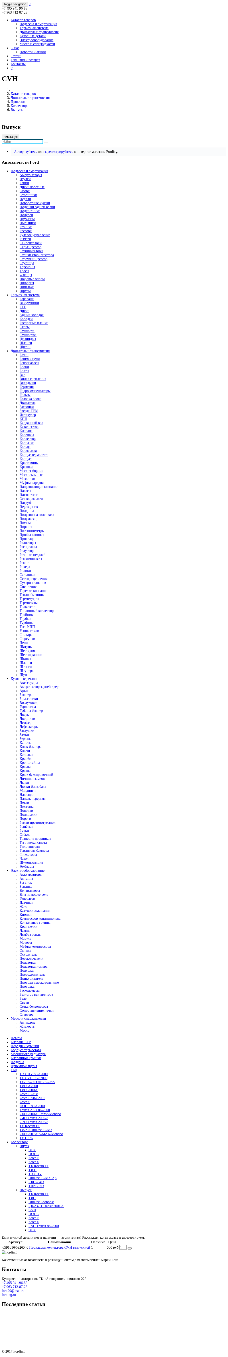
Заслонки (27, 407)
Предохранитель (32, 974)
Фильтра (26, 635)
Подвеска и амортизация (38, 24)
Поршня (26, 527)
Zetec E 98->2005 (32, 1098)
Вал (22, 375)
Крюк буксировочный (36, 774)
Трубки (25, 619)
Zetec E (33, 1158)
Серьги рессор (30, 247)
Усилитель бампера (34, 850)
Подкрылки (28, 814)
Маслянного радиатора (28, 1054)
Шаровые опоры (32, 279)
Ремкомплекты (31, 559)
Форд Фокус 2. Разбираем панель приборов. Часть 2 (41, 1336)
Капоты (25, 742)
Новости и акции (33, 52)
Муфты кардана (32, 483)
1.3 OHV (35, 1174)
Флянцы (26, 275)
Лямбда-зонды (30, 934)
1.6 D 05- (26, 1138)
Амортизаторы (31, 175)
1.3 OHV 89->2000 (34, 1074)
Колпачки (27, 443)
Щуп (23, 675)
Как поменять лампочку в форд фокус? (31, 1329)
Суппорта (27, 331)
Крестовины (29, 463)
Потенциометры (32, 531)
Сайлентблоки (31, 243)
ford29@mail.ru (13, 1291)
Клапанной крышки (26, 1058)
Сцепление (28, 587)
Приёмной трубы (24, 1066)
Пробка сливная (32, 535)
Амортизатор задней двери (40, 686)
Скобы (25, 327)
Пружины (27, 219)
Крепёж (25, 758)
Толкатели (27, 607)
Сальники (27, 575)
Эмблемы (27, 866)
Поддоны (27, 511)
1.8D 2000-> (29, 1090)
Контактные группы (35, 922)
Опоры (25, 191)
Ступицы (27, 263)
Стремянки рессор (33, 259)
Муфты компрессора (35, 946)
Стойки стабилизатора (37, 255)
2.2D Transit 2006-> (34, 1122)
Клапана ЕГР (21, 1042)
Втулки (25, 179)
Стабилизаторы (31, 251)
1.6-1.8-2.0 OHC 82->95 (37, 1082)
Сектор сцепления (33, 579)
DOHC (33, 1154)
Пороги (25, 818)
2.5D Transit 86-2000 (43, 1226)
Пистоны (27, 806)
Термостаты (29, 603)
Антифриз (27, 1022)
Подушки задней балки (37, 207)
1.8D (32, 1198)
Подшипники (30, 211)
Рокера (25, 567)
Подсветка (28, 962)
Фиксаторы (28, 854)
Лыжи (24, 782)
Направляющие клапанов (39, 487)
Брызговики (29, 698)
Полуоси (26, 215)
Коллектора (19, 105)
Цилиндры (28, 339)
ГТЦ (23, 307)
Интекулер (28, 415)
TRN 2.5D (36, 1186)
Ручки (24, 830)
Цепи (24, 643)
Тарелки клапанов (33, 591)
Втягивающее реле (34, 894)
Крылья (25, 766)
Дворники (27, 718)
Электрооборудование (36, 40)
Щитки (25, 347)
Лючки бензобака (33, 786)
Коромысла (28, 451)
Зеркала (25, 738)
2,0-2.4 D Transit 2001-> (46, 1206)
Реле (23, 998)
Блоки (24, 367)
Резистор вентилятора (36, 994)
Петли (24, 802)
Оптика (25, 950)
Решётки (26, 826)
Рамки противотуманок (37, 822)
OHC (32, 1150)
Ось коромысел (31, 499)
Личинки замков (32, 778)
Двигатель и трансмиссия (39, 32)
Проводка (27, 986)
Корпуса (26, 459)
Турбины (26, 623)
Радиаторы (28, 543)
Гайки (24, 183)
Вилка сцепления (33, 379)
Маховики (27, 479)
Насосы (25, 491)
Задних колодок (32, 315)
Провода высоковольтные (39, 982)
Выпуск (17, 109)
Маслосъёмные (31, 475)
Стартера (26, 1014)
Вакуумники (29, 303)
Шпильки (27, 287)
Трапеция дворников (35, 838)
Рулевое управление (35, 235)
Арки (24, 690)
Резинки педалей (32, 555)
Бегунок (26, 882)
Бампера (26, 694)
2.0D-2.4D (36, 1182)
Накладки (27, 794)
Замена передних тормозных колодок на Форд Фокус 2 (44, 1321)
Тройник (26, 615)
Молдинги (28, 790)
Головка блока (30, 399)
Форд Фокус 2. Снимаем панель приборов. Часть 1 (40, 1344)
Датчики (26, 902)
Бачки (24, 355)
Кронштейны (30, 762)
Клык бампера (30, 746)
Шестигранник (31, 655)
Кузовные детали (33, 36)
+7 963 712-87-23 (14, 1287)
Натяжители (29, 495)
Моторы (26, 942)
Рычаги (25, 239)
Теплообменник (32, 595)
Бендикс (26, 886)
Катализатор (29, 427)
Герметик (27, 387)
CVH (32, 1210)
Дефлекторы (29, 726)
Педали (25, 199)
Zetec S (25, 1102)
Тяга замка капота (33, 842)
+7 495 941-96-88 (14, 1283)
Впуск (24, 1146)
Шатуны (26, 647)
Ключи (25, 750)
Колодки (26, 319)
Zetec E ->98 (29, 1094)
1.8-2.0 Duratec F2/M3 (36, 1130)
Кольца (25, 447)
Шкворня (27, 283)
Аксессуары (29, 682)
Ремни (24, 563)
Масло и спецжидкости (37, 44)
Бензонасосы (29, 363)
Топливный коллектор (37, 611)
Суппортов (28, 335)
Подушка (27, 970)
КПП (23, 419)
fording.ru (9, 1295)
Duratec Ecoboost (41, 1202)
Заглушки (27, 730)
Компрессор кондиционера (40, 918)
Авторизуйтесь (25, 151)
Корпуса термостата (26, 1050)
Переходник (29, 507)
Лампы (25, 930)
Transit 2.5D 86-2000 (35, 1110)
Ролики (25, 571)
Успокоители (29, 631)
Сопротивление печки (37, 1010)
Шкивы (25, 659)
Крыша (25, 770)
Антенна (26, 878)
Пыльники (28, 223)
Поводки (26, 810)
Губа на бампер (31, 710)
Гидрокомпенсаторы (35, 391)
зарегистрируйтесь (59, 151)
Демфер (25, 722)
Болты (24, 371)
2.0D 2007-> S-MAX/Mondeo (41, 1134)
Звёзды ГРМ (29, 411)
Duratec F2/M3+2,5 (42, 1178)
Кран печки (28, 926)
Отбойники (28, 195)
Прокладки (19, 101)
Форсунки (27, 639)
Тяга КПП (27, 627)
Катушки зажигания (35, 910)
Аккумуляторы (31, 874)
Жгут (24, 906)
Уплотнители (30, 846)
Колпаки (26, 754)
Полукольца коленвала (37, 515)
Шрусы (25, 291)
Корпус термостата (34, 455)
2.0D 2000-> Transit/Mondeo (40, 1114)
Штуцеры (27, 671)
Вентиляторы (30, 890)
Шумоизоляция (31, 862)
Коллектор (28, 439)
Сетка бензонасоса (34, 1006)
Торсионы (27, 267)
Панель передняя (32, 798)
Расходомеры (30, 990)
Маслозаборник (31, 471)
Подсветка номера (33, 966)
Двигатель (27, 403)
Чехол (24, 858)
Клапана (26, 431)
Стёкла (25, 834)
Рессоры (26, 231)
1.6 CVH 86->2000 (33, 1078)
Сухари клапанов (33, 583)
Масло (24, 1030)
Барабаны (27, 299)
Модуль (25, 938)
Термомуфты (29, 599)
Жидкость (27, 1026)
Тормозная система (34, 28)
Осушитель (28, 954)
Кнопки (26, 914)
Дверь (24, 714)
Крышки (26, 467)
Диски (24, 311)
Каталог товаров (23, 94)
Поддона (17, 1062)
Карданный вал (31, 423)
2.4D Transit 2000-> (34, 1118)
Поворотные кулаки (35, 203)
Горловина (28, 706)
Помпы (25, 523)
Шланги (26, 343)
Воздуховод (28, 702)
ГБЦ (14, 1070)
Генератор (27, 898)
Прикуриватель (31, 978)
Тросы (24, 271)
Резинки (26, 227)
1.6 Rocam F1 (30, 1126)
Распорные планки (34, 323)
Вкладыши (28, 383)
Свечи (24, 1002)
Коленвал (27, 435)
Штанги (26, 667)
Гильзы (25, 395)
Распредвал (28, 547)
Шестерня (27, 651)
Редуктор (27, 551)
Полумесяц (28, 519)
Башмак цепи (30, 359)
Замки (24, 734)
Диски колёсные (32, 187)
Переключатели (31, 958)
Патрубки (27, 503)
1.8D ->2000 (29, 1086)
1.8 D (32, 1170)
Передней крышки (25, 1046)
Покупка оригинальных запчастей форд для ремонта (42, 1313)
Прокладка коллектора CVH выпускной (59, 1247)
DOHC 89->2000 (32, 1106)
